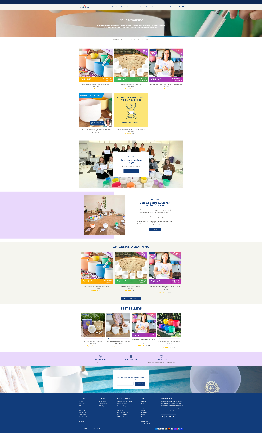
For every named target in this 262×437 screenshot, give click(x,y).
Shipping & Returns (145, 416)
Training (123, 6)
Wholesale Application (122, 403)
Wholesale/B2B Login (122, 405)
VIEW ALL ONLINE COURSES (131, 298)
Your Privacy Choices (146, 423)
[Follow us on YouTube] (170, 416)
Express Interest (131, 171)
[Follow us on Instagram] (166, 416)
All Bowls (81, 401)
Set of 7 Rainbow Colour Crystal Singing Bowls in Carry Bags (169, 342)
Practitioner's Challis (84, 416)
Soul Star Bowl (82, 412)
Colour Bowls (82, 405)
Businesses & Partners (144, 6)
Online (147, 39)
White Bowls (82, 403)
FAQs (142, 403)
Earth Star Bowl (82, 414)
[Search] (176, 6)
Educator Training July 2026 (123, 414)
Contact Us (143, 414)
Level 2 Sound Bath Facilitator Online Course (131, 84)
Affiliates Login (120, 410)
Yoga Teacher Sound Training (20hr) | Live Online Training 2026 (131, 129)
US (142, 39)
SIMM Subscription (121, 416)
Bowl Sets (81, 408)
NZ (138, 39)
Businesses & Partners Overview (124, 401)
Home (80, 12)
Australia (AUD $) (168, 6)
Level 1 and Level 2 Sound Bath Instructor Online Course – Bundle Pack (166, 84)
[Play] (83, 339)
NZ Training (101, 405)
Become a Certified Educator (123, 412)
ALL (127, 39)
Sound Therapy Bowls (114, 6)
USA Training (101, 408)
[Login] (179, 6)
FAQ (152, 6)
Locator (134, 6)
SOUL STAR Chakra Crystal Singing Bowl (93, 341)
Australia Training (103, 403)
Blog (142, 408)
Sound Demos (82, 419)
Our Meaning (144, 412)
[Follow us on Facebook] (162, 416)
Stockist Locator (145, 401)
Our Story (143, 410)
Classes (129, 6)
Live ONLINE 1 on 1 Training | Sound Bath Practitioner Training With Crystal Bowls (95, 130)
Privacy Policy (144, 421)
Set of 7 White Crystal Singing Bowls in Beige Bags (118, 341)
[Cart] (182, 6)
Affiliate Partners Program (123, 408)
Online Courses (102, 401)
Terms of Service (145, 419)
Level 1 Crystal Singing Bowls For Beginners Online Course (95, 84)
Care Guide (143, 405)
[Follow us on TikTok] (174, 416)
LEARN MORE (154, 229)
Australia (133, 39)
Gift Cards (81, 421)
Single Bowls (82, 410)
